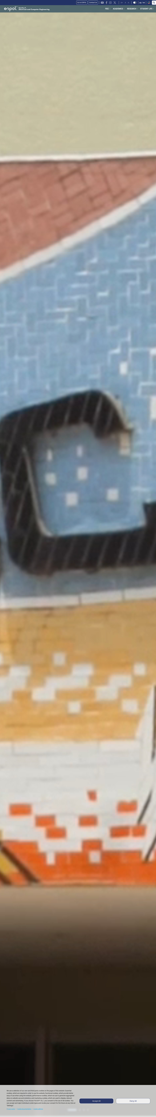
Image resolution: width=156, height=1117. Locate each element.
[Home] (24, 8)
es (144, 2)
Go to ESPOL (81, 2)
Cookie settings (38, 1109)
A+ (122, 2)
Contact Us (93, 2)
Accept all (96, 1101)
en (140, 2)
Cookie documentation (24, 1109)
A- (129, 2)
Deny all (133, 1101)
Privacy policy (11, 1109)
